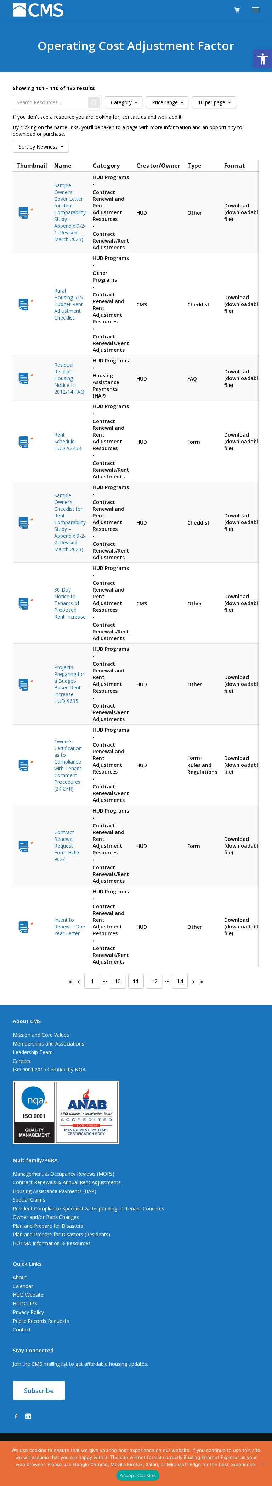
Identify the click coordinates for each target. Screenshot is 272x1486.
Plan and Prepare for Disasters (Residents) (61, 1234)
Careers (21, 1061)
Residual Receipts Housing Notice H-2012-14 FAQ (69, 378)
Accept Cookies (138, 1475)
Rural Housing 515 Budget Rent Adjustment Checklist (68, 304)
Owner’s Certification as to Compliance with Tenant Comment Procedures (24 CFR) (68, 765)
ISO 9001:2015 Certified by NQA (49, 1069)
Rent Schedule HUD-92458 (67, 441)
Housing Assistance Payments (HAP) (54, 1191)
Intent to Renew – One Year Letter (69, 926)
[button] (263, 59)
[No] (263, 1463)
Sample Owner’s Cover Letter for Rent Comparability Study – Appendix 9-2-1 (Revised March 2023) (70, 212)
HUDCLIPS (25, 1303)
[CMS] (38, 10)
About (20, 1277)
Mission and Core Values (41, 1034)
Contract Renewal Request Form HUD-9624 (67, 846)
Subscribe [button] (39, 1390)
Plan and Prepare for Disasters (48, 1225)
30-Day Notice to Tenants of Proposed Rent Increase (70, 603)
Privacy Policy (28, 1312)
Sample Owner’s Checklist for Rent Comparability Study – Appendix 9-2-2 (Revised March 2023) (70, 522)
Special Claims (29, 1199)
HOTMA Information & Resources (52, 1243)
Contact (22, 1329)
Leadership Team (33, 1052)
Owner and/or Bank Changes (46, 1217)
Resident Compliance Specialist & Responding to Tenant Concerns (88, 1208)
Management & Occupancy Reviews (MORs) (63, 1173)
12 (154, 981)
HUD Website (28, 1294)
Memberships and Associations (48, 1043)
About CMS (27, 1021)
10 (117, 981)
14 (180, 981)
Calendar (23, 1286)
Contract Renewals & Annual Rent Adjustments (67, 1182)
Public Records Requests (41, 1321)
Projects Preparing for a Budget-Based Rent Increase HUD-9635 (69, 684)
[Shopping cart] (234, 10)
